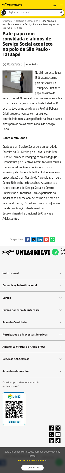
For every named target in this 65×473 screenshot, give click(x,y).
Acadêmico (32, 64)
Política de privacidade (31, 461)
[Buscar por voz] (61, 12)
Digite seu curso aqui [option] (19, 12)
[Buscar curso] (4, 12)
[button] (32, 273)
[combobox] (32, 12)
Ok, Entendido (32, 468)
